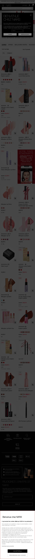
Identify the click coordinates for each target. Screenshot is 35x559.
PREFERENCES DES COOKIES (17, 555)
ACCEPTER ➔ (17, 551)
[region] (17, 535)
